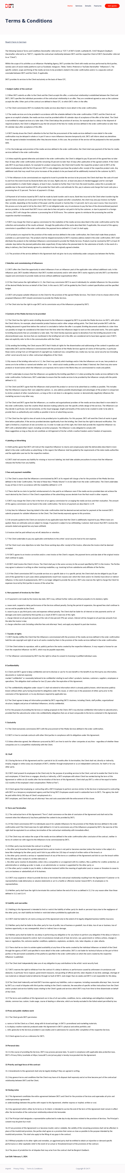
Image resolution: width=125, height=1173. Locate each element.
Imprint (8, 1168)
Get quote (112, 6)
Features (97, 6)
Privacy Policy (18, 1168)
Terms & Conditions (34, 1168)
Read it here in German (15, 42)
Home (70, 6)
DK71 (88, 1168)
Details (88, 6)
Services (78, 6)
